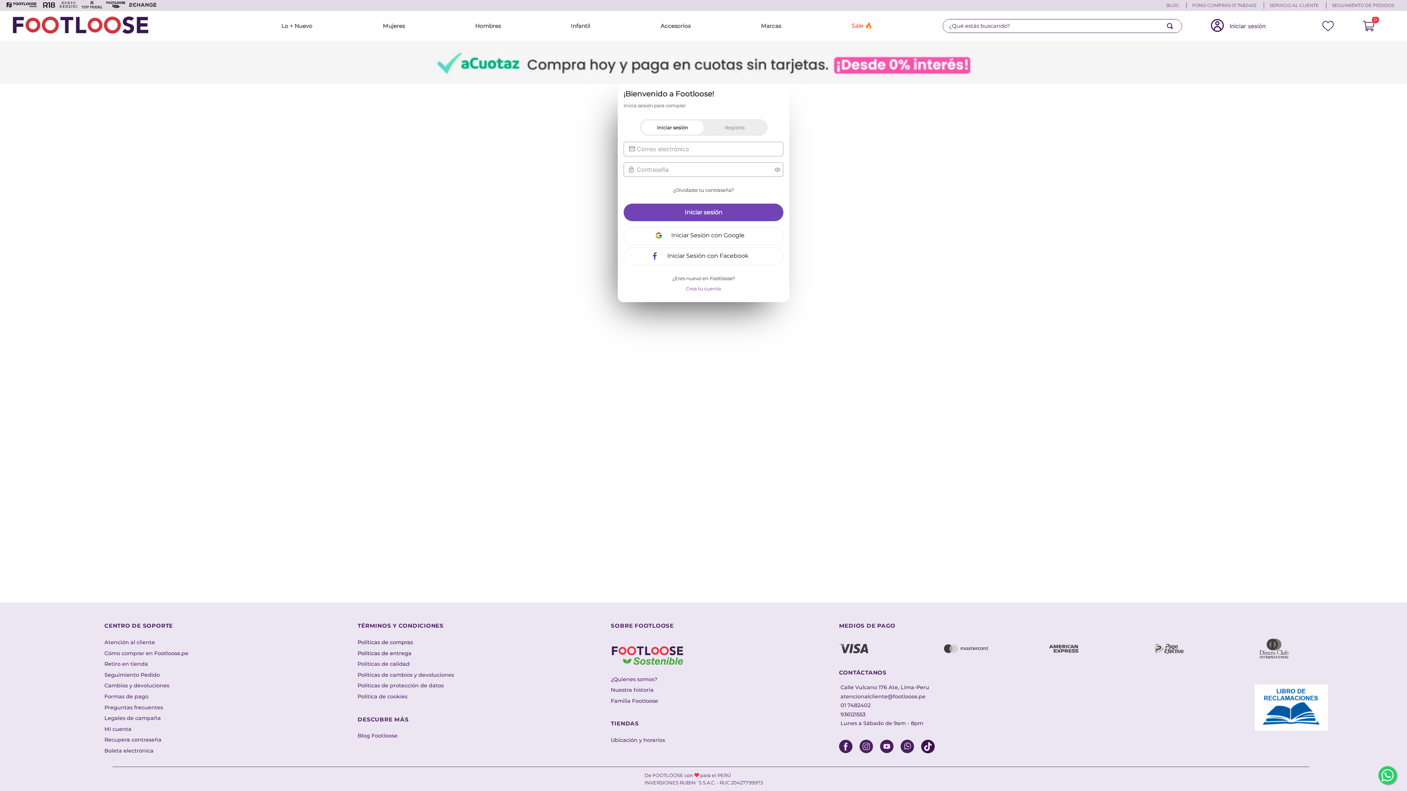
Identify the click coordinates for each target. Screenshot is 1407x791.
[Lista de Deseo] (1328, 26)
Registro (735, 127)
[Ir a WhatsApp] (1387, 775)
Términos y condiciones (401, 625)
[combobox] (1062, 26)
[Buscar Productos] (1171, 26)
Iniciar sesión (672, 127)
